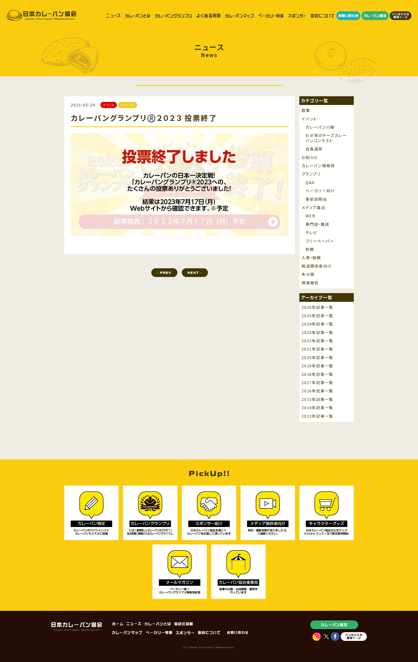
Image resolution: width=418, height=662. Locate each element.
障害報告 (310, 282)
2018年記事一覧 (317, 374)
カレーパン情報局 (318, 165)
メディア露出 (313, 207)
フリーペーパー (319, 240)
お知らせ (310, 157)
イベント (309, 118)
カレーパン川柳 (320, 127)
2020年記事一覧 (317, 357)
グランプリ (311, 173)
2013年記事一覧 (317, 416)
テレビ (311, 232)
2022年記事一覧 (317, 340)
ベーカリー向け (320, 190)
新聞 (309, 249)
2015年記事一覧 (317, 399)
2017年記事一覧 (317, 382)
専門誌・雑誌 (317, 224)
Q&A (309, 182)
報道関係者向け (317, 266)
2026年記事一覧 (317, 307)
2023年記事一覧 (317, 332)
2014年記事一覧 (317, 407)
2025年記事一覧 (317, 315)
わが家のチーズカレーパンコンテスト (326, 138)
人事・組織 (311, 257)
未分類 (308, 274)
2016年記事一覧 (317, 390)
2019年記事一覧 (317, 365)
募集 (306, 110)
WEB (310, 215)
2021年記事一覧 (317, 348)
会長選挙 (314, 148)
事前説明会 (316, 199)
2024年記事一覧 (317, 323)
